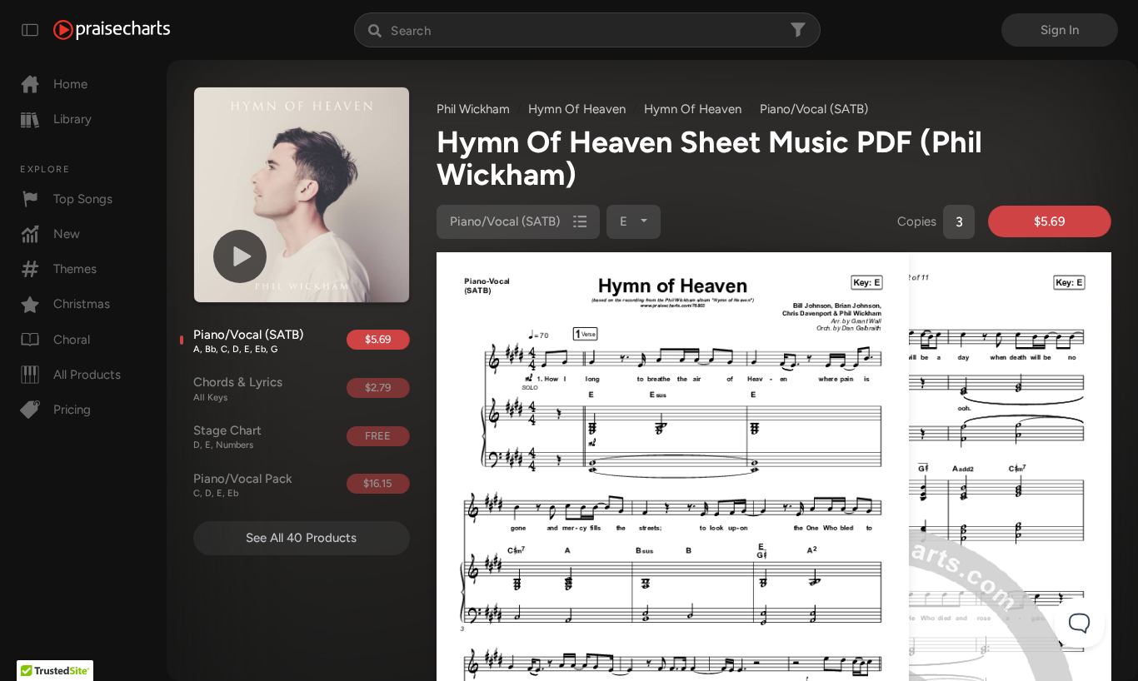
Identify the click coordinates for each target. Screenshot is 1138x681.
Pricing (72, 409)
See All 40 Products (301, 537)
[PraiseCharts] (111, 30)
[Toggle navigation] (30, 30)
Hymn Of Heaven (577, 109)
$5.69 (378, 339)
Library (72, 119)
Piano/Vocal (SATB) (248, 341)
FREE (378, 436)
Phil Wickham (473, 109)
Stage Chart (227, 437)
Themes (75, 268)
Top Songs (82, 198)
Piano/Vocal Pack (242, 485)
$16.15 (377, 483)
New (66, 233)
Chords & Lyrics (237, 389)
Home (70, 84)
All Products (87, 374)
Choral (71, 339)
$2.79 (378, 387)
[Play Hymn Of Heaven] (240, 256)
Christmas (81, 303)
